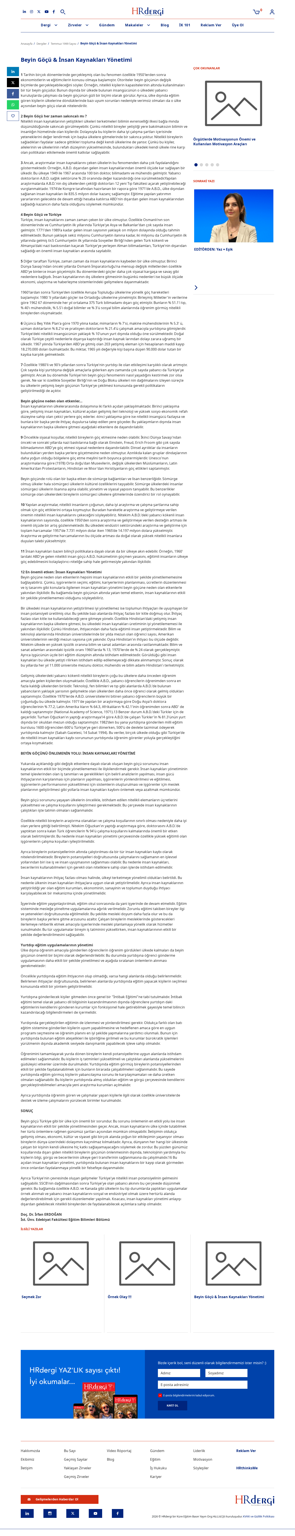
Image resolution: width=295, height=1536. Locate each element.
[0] (256, 11)
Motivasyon (202, 1459)
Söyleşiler (201, 1468)
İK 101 (184, 25)
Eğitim (155, 1459)
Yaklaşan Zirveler (77, 1468)
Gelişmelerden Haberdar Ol (57, 1499)
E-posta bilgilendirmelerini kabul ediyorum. (189, 1395)
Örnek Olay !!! (120, 1296)
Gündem (107, 25)
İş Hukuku (158, 1468)
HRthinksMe (247, 1468)
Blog (165, 25)
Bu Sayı (70, 1450)
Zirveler (75, 25)
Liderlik (199, 1450)
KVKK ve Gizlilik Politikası (258, 1516)
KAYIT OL (172, 1405)
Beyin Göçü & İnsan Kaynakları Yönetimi (229, 1296)
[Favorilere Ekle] (13, 116)
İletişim (27, 1468)
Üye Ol (238, 25)
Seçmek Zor (31, 1296)
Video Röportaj (119, 1450)
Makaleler (134, 25)
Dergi (46, 25)
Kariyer (156, 1476)
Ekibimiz (27, 1459)
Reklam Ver (211, 25)
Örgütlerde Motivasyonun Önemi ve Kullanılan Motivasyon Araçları (224, 141)
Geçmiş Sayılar (76, 1459)
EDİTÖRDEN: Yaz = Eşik (213, 249)
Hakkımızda (30, 1450)
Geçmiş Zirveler (76, 1476)
